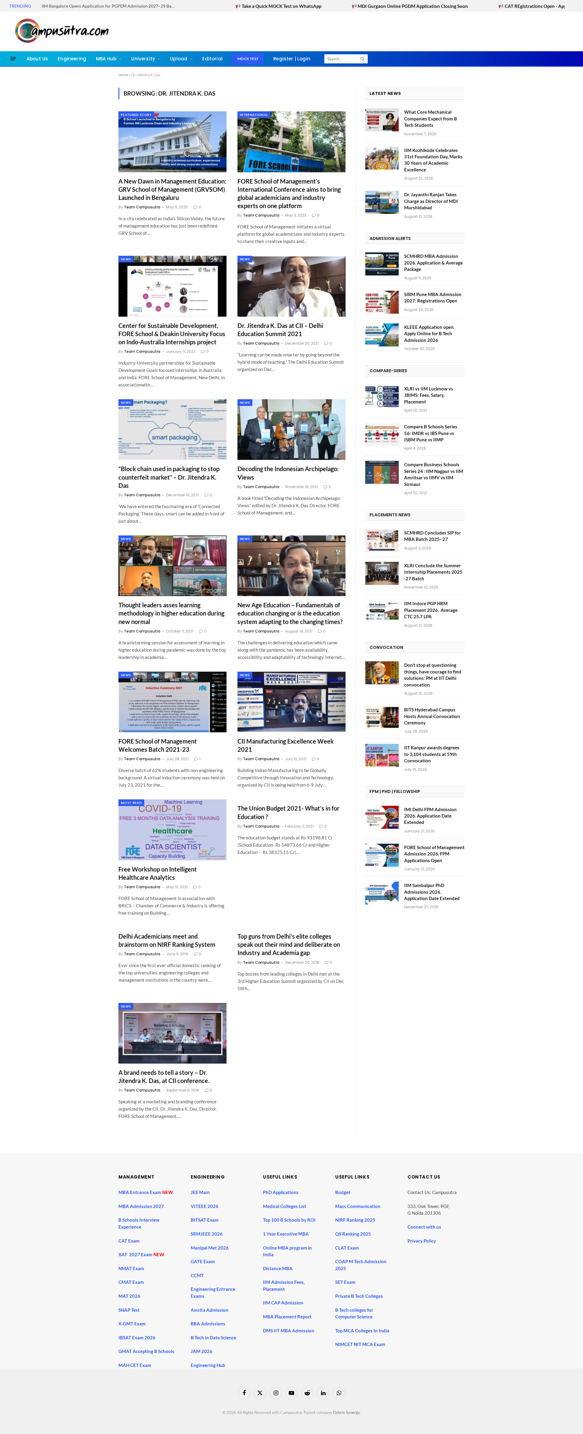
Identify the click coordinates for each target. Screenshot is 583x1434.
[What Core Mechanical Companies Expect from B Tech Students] (382, 119)
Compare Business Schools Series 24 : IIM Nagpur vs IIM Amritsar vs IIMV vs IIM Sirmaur (433, 474)
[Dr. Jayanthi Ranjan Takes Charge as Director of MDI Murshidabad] (382, 202)
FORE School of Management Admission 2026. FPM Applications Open (434, 854)
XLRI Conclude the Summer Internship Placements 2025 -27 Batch (433, 572)
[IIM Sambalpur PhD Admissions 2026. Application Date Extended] (382, 893)
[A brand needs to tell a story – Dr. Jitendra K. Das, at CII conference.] (172, 1033)
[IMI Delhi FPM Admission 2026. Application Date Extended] (382, 817)
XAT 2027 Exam (135, 1254)
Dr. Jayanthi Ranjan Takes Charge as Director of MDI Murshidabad (431, 201)
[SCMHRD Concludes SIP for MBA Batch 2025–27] (382, 540)
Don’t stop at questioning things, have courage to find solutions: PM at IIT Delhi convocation (432, 674)
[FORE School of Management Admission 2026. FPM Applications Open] (382, 855)
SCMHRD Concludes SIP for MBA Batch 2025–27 (432, 536)
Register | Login (291, 59)
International (254, 114)
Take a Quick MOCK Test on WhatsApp (212, 6)
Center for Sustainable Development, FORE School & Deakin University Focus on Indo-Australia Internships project (171, 334)
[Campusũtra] (60, 31)
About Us (37, 59)
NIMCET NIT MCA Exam (360, 1344)
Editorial (212, 59)
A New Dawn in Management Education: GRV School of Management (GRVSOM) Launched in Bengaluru (172, 189)
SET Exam (345, 1282)
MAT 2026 (129, 1296)
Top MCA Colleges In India (362, 1330)
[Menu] (13, 58)
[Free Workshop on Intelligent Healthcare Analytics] (172, 829)
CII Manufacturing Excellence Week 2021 (285, 745)
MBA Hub (106, 59)
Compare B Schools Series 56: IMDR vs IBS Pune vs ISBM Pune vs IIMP (430, 433)
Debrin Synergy (346, 1412)
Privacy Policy (421, 1240)
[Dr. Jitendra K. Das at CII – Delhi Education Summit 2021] (291, 286)
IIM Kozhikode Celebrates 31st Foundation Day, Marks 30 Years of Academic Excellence (433, 159)
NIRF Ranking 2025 (355, 1220)
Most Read (131, 802)
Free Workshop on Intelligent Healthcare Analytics (157, 873)
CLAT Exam (347, 1247)
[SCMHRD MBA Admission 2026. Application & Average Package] (382, 263)
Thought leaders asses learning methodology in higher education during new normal (171, 613)
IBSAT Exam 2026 (136, 1337)
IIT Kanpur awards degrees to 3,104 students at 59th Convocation (431, 754)
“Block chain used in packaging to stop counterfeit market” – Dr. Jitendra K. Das (169, 477)
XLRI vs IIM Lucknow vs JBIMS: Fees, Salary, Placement (428, 395)
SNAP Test (129, 1310)
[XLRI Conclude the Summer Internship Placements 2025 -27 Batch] (382, 573)
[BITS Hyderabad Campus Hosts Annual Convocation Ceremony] (382, 717)
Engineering (72, 59)
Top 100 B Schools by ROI (289, 1220)
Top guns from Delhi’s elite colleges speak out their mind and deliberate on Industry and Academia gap (288, 944)
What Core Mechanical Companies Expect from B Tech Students (430, 118)
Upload (178, 59)
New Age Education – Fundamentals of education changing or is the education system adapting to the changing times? (290, 613)
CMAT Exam (131, 1282)
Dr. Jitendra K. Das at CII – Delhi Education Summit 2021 (280, 329)
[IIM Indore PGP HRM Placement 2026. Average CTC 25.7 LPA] (382, 611)
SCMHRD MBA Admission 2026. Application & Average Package (433, 262)
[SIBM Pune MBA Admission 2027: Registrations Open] (382, 302)
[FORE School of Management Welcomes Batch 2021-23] (172, 702)
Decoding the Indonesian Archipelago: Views (288, 473)
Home (123, 75)
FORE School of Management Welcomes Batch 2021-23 (157, 745)
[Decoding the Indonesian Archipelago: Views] (291, 429)
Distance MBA (278, 1268)
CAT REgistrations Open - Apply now (472, 6)
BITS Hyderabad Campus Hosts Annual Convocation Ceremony (432, 716)
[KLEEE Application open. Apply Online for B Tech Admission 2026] (382, 334)
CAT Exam (129, 1240)
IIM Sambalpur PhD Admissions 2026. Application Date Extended (432, 891)
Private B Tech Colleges (359, 1296)
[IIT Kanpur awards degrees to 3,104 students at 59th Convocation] (382, 755)
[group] (297, 1345)
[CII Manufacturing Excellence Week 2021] (291, 702)
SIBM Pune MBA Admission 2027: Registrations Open (433, 297)
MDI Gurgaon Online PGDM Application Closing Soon (343, 6)
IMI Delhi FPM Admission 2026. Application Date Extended (430, 816)
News (126, 259)
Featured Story (136, 114)
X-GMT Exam (132, 1323)
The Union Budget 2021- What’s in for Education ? (288, 812)
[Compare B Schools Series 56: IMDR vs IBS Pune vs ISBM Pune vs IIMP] (382, 434)
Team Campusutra (142, 207)
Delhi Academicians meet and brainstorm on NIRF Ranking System (166, 940)
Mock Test (247, 58)
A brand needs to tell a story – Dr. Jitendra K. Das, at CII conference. (164, 1076)
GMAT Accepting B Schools (146, 1351)
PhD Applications (281, 1192)
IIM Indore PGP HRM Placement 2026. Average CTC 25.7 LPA (431, 610)
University (143, 59)
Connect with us (424, 1227)
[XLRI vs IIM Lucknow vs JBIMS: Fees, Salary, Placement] (382, 396)
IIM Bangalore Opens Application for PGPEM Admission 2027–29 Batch (109, 5)
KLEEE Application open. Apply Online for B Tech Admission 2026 (429, 333)
